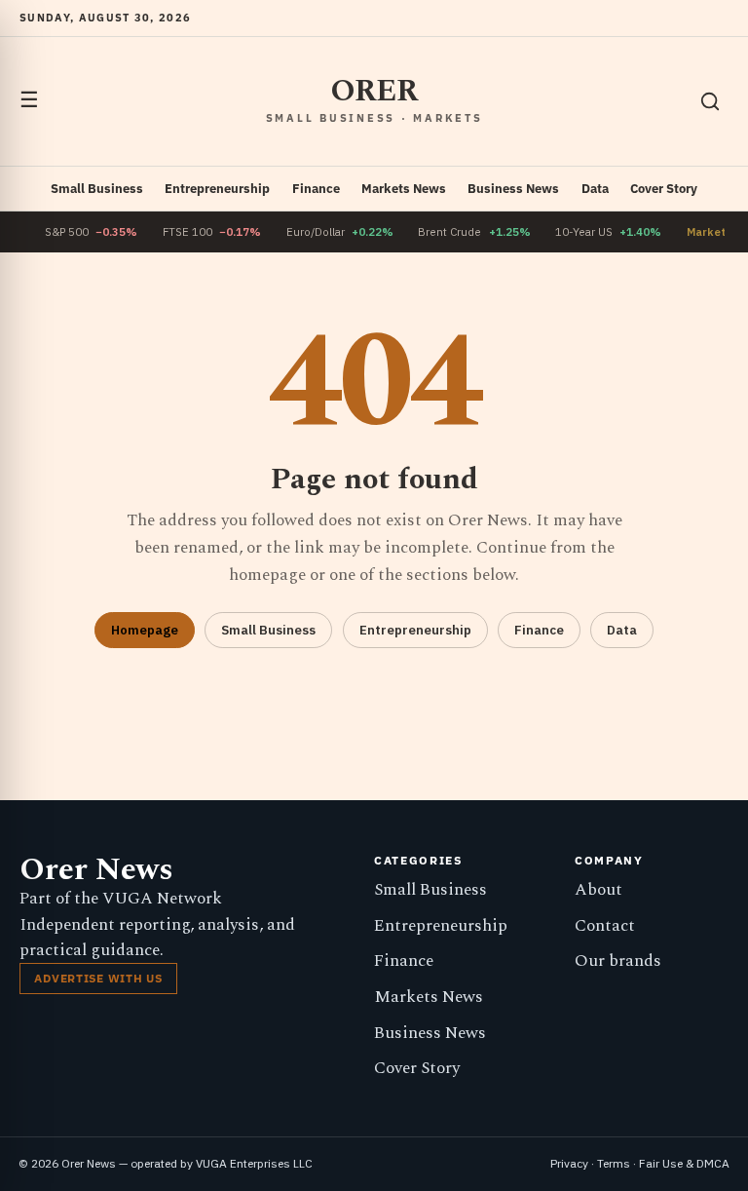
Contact (605, 926)
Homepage (144, 630)
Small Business (97, 188)
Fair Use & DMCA (684, 1163)
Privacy (569, 1163)
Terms (613, 1163)
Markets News (403, 188)
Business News (513, 188)
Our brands (618, 961)
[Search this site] (710, 101)
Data (595, 188)
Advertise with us (98, 978)
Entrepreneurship (217, 188)
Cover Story (663, 188)
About (598, 890)
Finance (316, 188)
